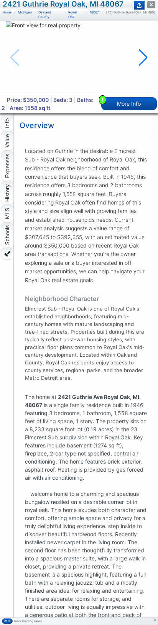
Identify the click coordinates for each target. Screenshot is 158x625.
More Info (121, 102)
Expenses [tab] (7, 166)
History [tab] (7, 193)
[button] (143, 57)
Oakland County (44, 14)
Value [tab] (7, 141)
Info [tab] (7, 123)
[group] (79, 57)
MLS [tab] (7, 213)
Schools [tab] (7, 235)
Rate (7, 621)
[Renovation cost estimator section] (7, 254)
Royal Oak (72, 14)
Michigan (25, 12)
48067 (94, 12)
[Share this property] (139, 5)
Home (7, 12)
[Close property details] (151, 5)
